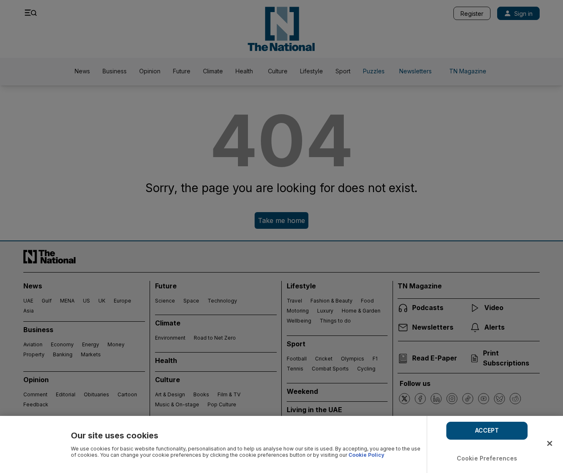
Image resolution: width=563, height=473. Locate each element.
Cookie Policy (366, 455)
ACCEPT (487, 430)
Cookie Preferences (487, 458)
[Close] (549, 443)
